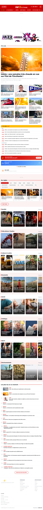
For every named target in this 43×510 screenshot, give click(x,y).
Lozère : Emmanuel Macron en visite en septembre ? (14, 464)
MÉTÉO (17, 10)
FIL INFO (3, 10)
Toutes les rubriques (4, 496)
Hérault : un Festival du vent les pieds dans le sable (7, 107)
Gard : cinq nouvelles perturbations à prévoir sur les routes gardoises (19, 197)
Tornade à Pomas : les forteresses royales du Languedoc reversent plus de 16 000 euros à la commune (22, 456)
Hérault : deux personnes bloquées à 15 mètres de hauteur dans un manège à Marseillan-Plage (22, 435)
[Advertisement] (21, 21)
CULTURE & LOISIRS (23, 487)
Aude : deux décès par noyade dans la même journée (7, 94)
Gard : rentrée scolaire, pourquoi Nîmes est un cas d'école (15, 439)
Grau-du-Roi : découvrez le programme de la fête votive (7, 120)
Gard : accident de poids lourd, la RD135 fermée (13, 451)
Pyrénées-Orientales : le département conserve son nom (15, 447)
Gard (35, 481)
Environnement (6, 362)
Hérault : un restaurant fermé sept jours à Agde (35, 94)
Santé (3, 297)
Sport (3, 340)
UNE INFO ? (34, 6)
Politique (4, 319)
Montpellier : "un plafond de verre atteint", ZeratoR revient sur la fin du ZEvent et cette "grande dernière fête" (35, 121)
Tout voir (4, 204)
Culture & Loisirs (7, 253)
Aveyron (36, 489)
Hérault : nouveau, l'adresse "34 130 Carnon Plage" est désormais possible (18, 443)
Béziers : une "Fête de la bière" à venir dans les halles (32, 197)
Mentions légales (4, 504)
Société (4, 209)
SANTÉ (21, 490)
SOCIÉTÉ (29, 10)
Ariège (36, 490)
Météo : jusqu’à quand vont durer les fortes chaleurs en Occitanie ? (20, 108)
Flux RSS (2, 498)
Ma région (10, 10)
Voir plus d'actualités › (21, 472)
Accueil (2, 495)
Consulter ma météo (22, 166)
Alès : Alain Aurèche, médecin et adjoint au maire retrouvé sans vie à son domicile (21, 95)
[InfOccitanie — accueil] (21, 6)
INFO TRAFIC (22, 10)
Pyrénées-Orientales (38, 486)
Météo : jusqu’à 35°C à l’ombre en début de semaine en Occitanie (16, 432)
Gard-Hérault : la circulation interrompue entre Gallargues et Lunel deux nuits (35, 108)
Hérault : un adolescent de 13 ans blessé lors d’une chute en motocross (18, 460)
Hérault (36, 483)
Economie (5, 275)
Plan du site (3, 501)
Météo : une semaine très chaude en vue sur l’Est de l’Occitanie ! (20, 75)
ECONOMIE (22, 489)
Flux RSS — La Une (4, 499)
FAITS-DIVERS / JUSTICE (24, 486)
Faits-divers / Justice (8, 231)
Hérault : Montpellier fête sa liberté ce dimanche (20, 120)
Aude (36, 484)
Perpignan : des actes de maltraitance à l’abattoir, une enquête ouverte (18, 468)
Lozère (36, 487)
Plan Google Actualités (5, 502)
